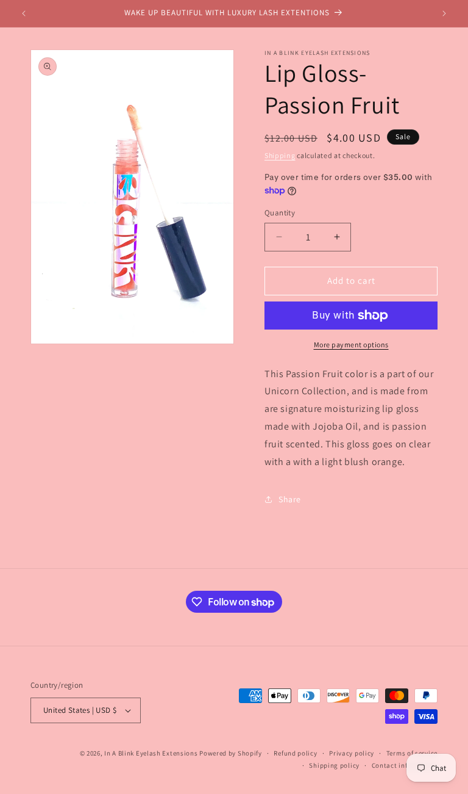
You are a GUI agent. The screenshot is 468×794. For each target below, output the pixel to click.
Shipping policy (334, 765)
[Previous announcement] (23, 13)
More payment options (351, 344)
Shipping (280, 155)
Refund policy (295, 753)
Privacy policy (351, 753)
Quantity (279, 213)
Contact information (405, 765)
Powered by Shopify (230, 753)
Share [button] (289, 499)
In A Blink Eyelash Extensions (150, 753)
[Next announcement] (444, 13)
